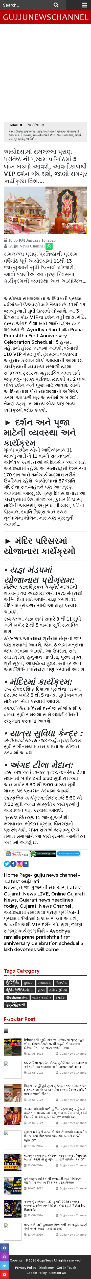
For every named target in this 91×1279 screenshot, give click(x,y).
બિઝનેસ (61, 983)
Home (13, 125)
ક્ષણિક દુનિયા (58, 990)
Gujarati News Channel (45, 906)
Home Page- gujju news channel (40, 875)
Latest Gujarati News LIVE (43, 890)
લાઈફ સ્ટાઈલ (41, 997)
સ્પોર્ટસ (60, 997)
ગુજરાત (29, 983)
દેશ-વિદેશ (34, 125)
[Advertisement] (45, 72)
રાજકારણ (44, 983)
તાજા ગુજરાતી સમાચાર (41, 887)
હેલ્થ (41, 990)
